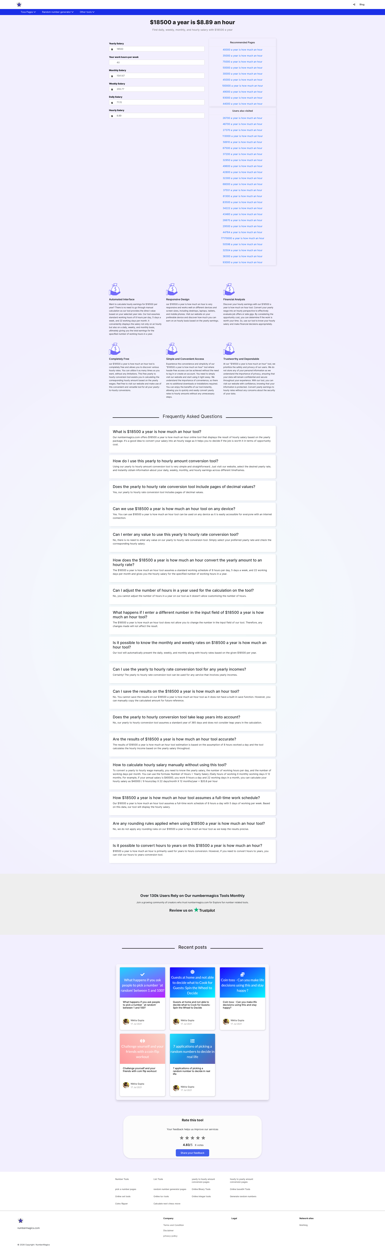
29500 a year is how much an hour (242, 226)
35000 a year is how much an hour (242, 55)
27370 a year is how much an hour (242, 129)
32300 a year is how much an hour (242, 178)
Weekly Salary (117, 83)
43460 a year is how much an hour (242, 214)
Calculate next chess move (167, 1203)
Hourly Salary (116, 110)
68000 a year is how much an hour (242, 184)
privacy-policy (170, 1236)
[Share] (354, 5)
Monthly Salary (117, 70)
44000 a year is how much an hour (242, 103)
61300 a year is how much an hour (242, 196)
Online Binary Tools (201, 1189)
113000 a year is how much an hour (242, 136)
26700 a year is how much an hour (242, 117)
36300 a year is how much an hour (242, 256)
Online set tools (123, 1196)
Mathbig (303, 1225)
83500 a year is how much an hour (242, 202)
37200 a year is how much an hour (242, 154)
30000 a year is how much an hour (242, 73)
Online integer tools (201, 1196)
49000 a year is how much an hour (242, 91)
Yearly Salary (116, 43)
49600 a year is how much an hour (242, 166)
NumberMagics (43, 1244)
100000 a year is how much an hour (242, 85)
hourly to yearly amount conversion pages (241, 1180)
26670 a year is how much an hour (242, 220)
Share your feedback (192, 1152)
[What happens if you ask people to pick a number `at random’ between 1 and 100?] (142, 982)
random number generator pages (170, 1189)
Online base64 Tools (240, 1189)
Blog (362, 4)
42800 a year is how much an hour (242, 172)
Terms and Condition (173, 1225)
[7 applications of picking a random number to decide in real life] (192, 1049)
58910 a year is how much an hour (242, 142)
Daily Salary (115, 96)
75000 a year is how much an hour (242, 61)
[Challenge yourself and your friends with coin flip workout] (142, 1049)
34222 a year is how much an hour (242, 208)
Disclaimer (168, 1230)
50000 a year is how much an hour (242, 67)
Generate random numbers (243, 1196)
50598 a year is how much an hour (242, 244)
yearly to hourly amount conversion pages (203, 1180)
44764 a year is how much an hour (242, 232)
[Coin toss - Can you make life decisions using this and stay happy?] (242, 982)
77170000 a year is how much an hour (242, 238)
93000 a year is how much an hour (242, 97)
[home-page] (19, 5)
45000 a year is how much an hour (242, 79)
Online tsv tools (161, 1196)
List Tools (158, 1179)
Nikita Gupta (137, 1020)
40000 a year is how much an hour (242, 49)
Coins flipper (121, 1203)
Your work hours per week (124, 57)
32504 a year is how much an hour (242, 250)
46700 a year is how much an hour (242, 123)
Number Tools (122, 1179)
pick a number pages (125, 1189)
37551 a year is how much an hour (242, 190)
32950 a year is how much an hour (242, 160)
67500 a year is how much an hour (242, 148)
